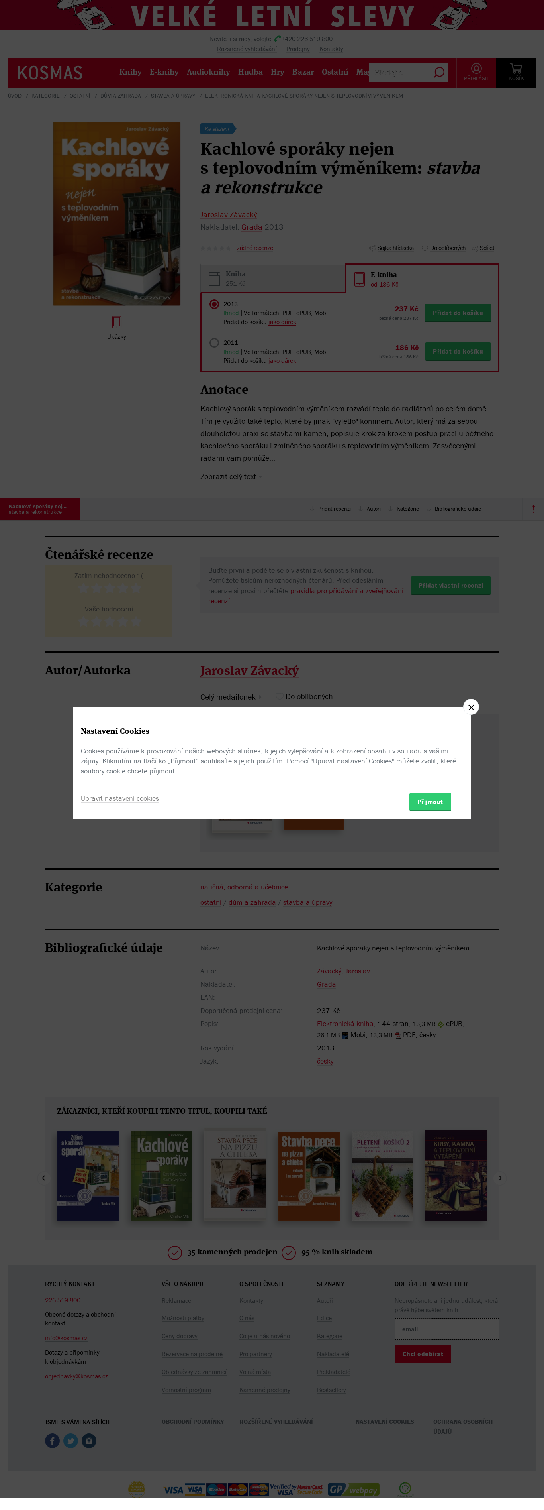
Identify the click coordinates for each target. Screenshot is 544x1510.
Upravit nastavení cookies (120, 798)
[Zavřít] (471, 707)
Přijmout (430, 802)
